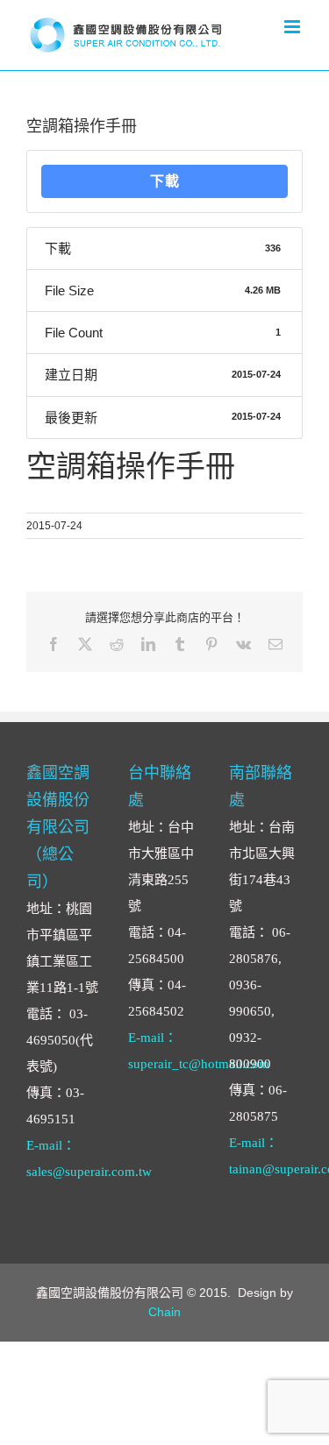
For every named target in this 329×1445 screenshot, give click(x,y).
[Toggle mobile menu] (293, 27)
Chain (164, 1312)
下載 (165, 181)
